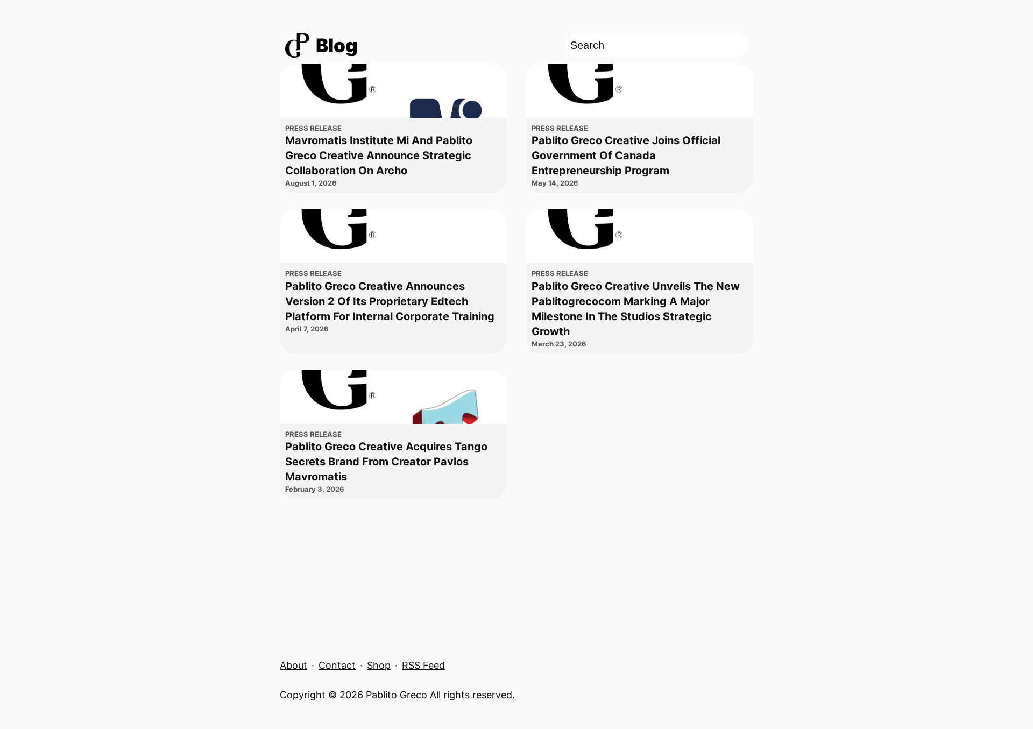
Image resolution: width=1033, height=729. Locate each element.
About (293, 665)
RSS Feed (423, 665)
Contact (337, 665)
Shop (379, 665)
